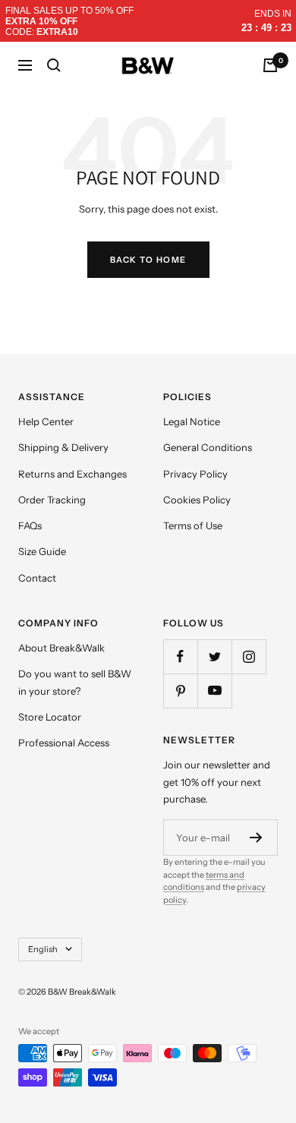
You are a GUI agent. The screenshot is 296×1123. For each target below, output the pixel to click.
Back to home (148, 259)
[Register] (256, 837)
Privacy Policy (195, 474)
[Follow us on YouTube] (214, 690)
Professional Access (63, 743)
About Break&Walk (61, 648)
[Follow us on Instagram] (248, 656)
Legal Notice (191, 421)
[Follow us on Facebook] (180, 656)
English (43, 949)
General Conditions (207, 447)
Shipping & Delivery (63, 447)
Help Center (46, 421)
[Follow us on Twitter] (214, 656)
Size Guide (42, 551)
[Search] (54, 65)
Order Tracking (52, 500)
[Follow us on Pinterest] (180, 690)
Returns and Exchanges (72, 474)
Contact (37, 578)
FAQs (30, 525)
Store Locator (49, 717)
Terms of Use (192, 525)
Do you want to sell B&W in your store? (74, 681)
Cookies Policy (197, 500)
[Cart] (270, 65)
